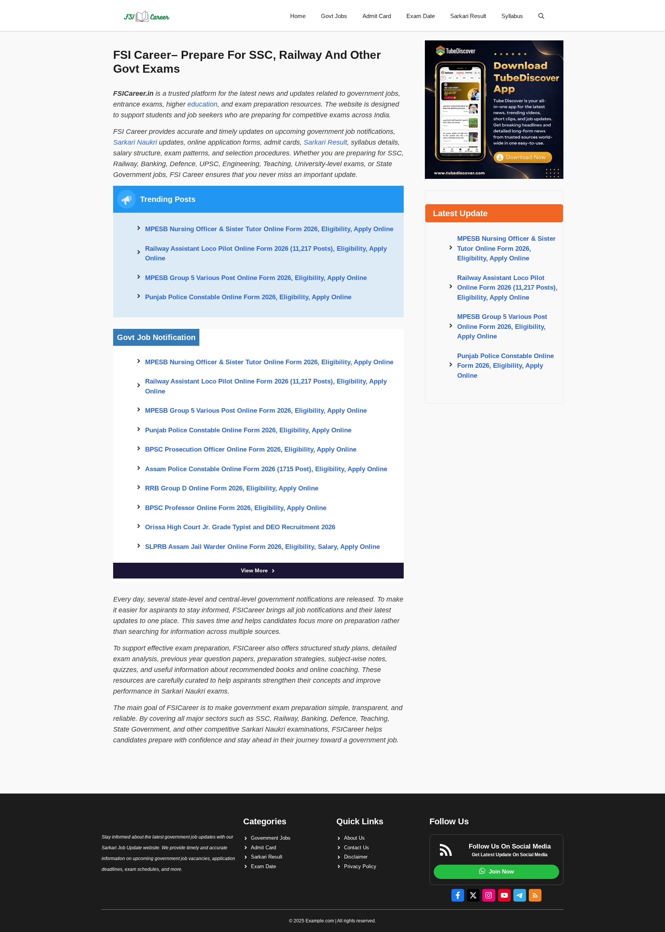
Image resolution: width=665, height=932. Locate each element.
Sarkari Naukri (135, 142)
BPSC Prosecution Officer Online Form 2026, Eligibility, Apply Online (250, 449)
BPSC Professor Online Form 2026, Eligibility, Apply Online (235, 508)
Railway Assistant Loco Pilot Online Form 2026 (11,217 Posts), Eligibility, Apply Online (266, 253)
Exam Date (420, 16)
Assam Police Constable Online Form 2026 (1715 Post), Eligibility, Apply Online (266, 469)
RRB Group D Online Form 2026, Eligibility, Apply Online (231, 488)
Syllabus (512, 16)
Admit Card (377, 16)
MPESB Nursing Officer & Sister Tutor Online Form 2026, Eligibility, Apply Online (269, 229)
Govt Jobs (334, 16)
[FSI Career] (146, 16)
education (202, 104)
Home (298, 16)
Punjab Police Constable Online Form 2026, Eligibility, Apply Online (248, 297)
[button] (541, 16)
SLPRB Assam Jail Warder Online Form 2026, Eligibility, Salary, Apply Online (262, 546)
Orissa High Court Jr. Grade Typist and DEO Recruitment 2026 (240, 527)
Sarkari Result (468, 16)
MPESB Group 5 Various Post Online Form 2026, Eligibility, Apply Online (256, 278)
